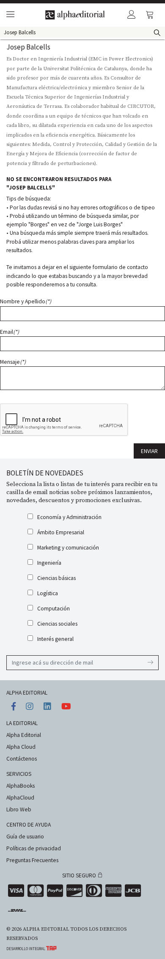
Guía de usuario (25, 836)
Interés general (55, 639)
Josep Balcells (28, 47)
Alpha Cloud (21, 746)
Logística (47, 593)
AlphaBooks (20, 785)
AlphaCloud (20, 797)
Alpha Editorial (23, 735)
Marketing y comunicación (68, 547)
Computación (53, 608)
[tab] (9, 15)
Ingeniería (49, 562)
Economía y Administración (69, 517)
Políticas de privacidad (33, 848)
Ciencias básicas (56, 578)
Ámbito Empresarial (60, 532)
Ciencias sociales (57, 623)
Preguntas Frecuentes (32, 860)
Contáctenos (21, 758)
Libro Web (18, 809)
